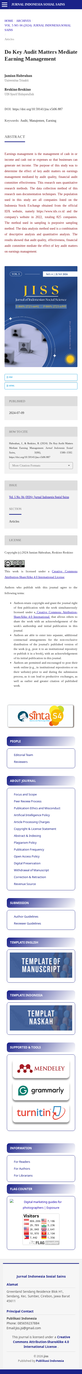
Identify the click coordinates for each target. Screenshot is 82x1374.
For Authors (22, 1168)
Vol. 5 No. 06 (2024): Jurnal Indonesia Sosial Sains (38, 28)
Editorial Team (23, 755)
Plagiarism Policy (25, 842)
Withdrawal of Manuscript (31, 870)
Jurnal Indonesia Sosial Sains (38, 4)
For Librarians (23, 1175)
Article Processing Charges (32, 822)
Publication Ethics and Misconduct (37, 808)
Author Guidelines (26, 916)
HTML (12, 386)
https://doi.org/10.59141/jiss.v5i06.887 (38, 109)
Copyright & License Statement (35, 829)
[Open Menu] (4, 4)
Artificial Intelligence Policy (32, 815)
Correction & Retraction (30, 877)
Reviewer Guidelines (27, 923)
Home (9, 20)
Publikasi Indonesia (50, 1361)
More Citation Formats (26, 465)
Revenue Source (25, 884)
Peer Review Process (27, 801)
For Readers (22, 1162)
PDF (11, 377)
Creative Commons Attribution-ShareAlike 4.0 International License (41, 1342)
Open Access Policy (27, 856)
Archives (23, 20)
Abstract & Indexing (27, 836)
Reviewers (21, 762)
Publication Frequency (29, 849)
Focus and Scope (25, 794)
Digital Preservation (27, 863)
